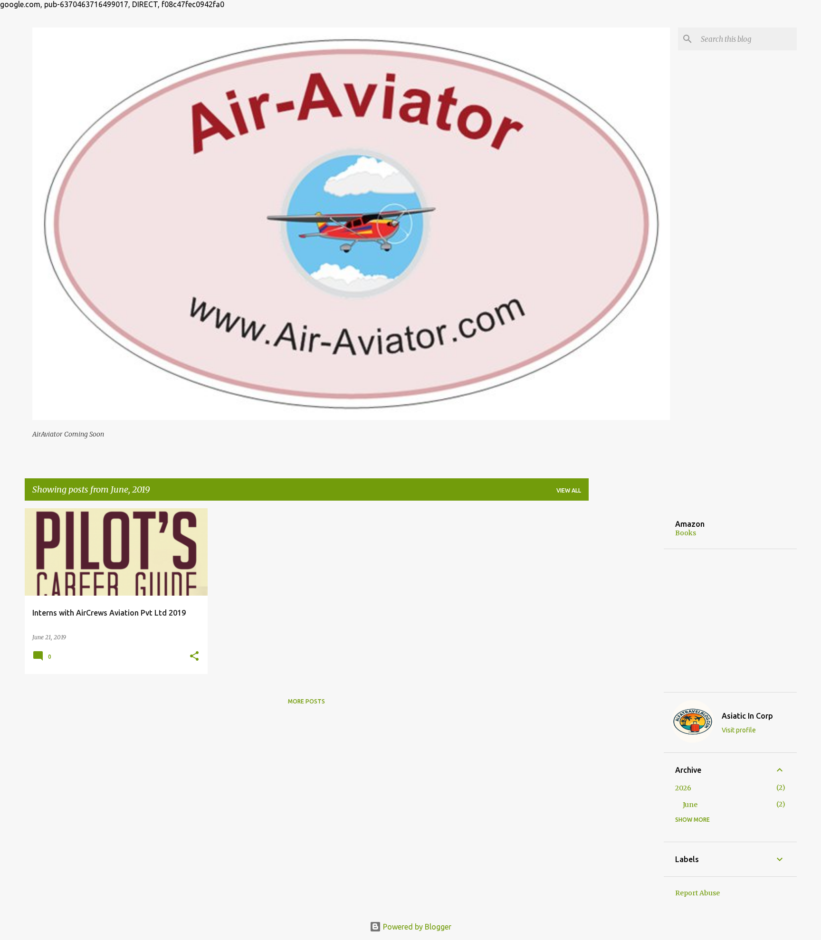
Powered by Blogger (416, 926)
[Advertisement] (626, 650)
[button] (194, 656)
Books (685, 533)
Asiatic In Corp (747, 716)
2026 (683, 788)
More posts (306, 701)
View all (568, 490)
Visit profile (739, 730)
